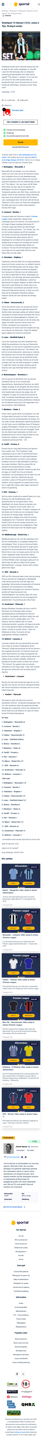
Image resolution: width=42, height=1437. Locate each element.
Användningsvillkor (21, 1307)
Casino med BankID (21, 1359)
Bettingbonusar (21, 1351)
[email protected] (12, 1157)
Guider (21, 1303)
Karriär (21, 1259)
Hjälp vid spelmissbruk (21, 1279)
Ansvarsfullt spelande (21, 1272)
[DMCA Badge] (14, 1384)
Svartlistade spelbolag (21, 1291)
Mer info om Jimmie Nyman (12, 1207)
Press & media (21, 1319)
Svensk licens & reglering (21, 1287)
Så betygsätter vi (21, 1252)
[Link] (21, 876)
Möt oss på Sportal (21, 1240)
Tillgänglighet (21, 1323)
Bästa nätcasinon (21, 1339)
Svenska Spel (17, 110)
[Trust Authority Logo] (14, 1391)
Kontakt (21, 1256)
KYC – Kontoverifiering (21, 1315)
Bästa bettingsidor (21, 1347)
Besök (20, 142)
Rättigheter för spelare (21, 1283)
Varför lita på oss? (21, 1244)
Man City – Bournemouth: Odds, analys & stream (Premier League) (18, 1023)
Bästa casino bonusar (21, 1343)
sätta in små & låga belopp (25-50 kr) (19, 158)
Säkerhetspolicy (21, 1311)
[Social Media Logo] (17, 1374)
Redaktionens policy (21, 1248)
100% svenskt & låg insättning (20, 122)
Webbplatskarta (21, 1327)
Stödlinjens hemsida (20, 1432)
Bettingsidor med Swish (21, 1355)
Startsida (5, 11)
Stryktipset (13, 11)
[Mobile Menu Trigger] (3, 4)
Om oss (21, 1236)
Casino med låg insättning (21, 1362)
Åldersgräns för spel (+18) (21, 1276)
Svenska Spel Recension (20, 147)
